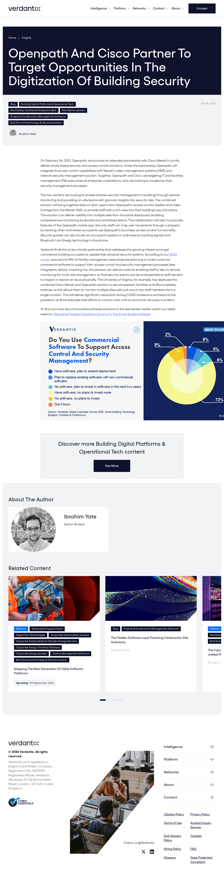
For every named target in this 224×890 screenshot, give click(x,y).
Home (12, 37)
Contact (158, 8)
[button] (103, 700)
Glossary (170, 857)
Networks (171, 772)
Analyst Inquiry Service (200, 825)
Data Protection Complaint (201, 860)
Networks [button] (139, 8)
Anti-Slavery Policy (172, 838)
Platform (120, 8)
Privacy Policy (200, 814)
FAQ (193, 849)
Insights (26, 37)
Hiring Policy (172, 849)
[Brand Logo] (24, 8)
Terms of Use (173, 823)
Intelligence (98, 8)
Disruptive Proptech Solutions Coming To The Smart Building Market (102, 314)
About (176, 8)
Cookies (196, 836)
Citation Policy (174, 814)
